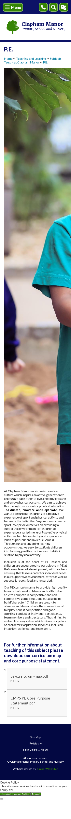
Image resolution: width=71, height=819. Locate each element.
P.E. (45, 62)
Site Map (35, 737)
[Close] (1, 798)
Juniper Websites (47, 768)
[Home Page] (13, 27)
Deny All (35, 794)
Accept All (6, 794)
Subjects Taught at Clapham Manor (33, 60)
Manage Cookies (21, 794)
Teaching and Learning (31, 58)
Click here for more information (35, 790)
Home (8, 58)
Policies (34, 743)
